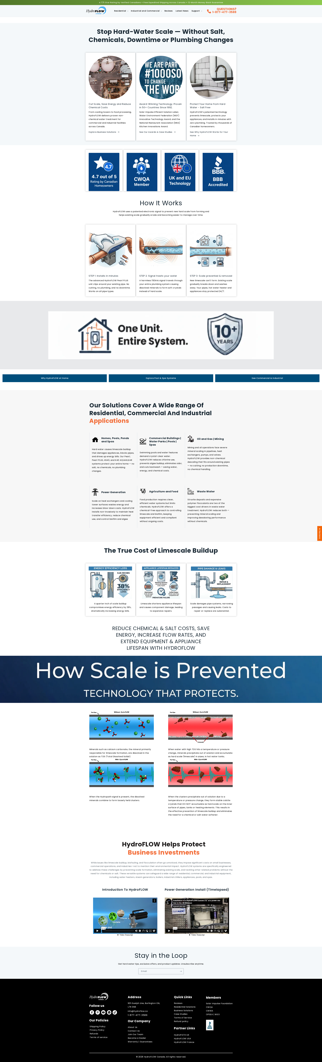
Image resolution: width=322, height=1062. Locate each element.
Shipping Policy (98, 1026)
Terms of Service (183, 1017)
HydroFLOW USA (182, 1038)
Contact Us (134, 1030)
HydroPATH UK (181, 1034)
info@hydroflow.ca (138, 1011)
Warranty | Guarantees (140, 1041)
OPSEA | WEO (213, 1014)
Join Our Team (135, 1034)
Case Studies (180, 1014)
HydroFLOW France (184, 1042)
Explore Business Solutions (102, 132)
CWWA (209, 1010)
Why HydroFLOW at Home (54, 378)
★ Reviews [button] (319, 533)
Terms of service (99, 1037)
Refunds (94, 1033)
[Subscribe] (181, 971)
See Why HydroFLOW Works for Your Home (209, 134)
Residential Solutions (185, 1006)
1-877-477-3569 (224, 12)
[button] (121, 11)
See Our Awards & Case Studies (155, 132)
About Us (132, 1027)
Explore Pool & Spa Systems (161, 378)
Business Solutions (183, 1010)
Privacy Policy (97, 1030)
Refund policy (181, 1021)
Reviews (178, 1003)
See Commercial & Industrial (267, 378)
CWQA (209, 1007)
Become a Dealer (137, 1038)
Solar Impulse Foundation (219, 1003)
